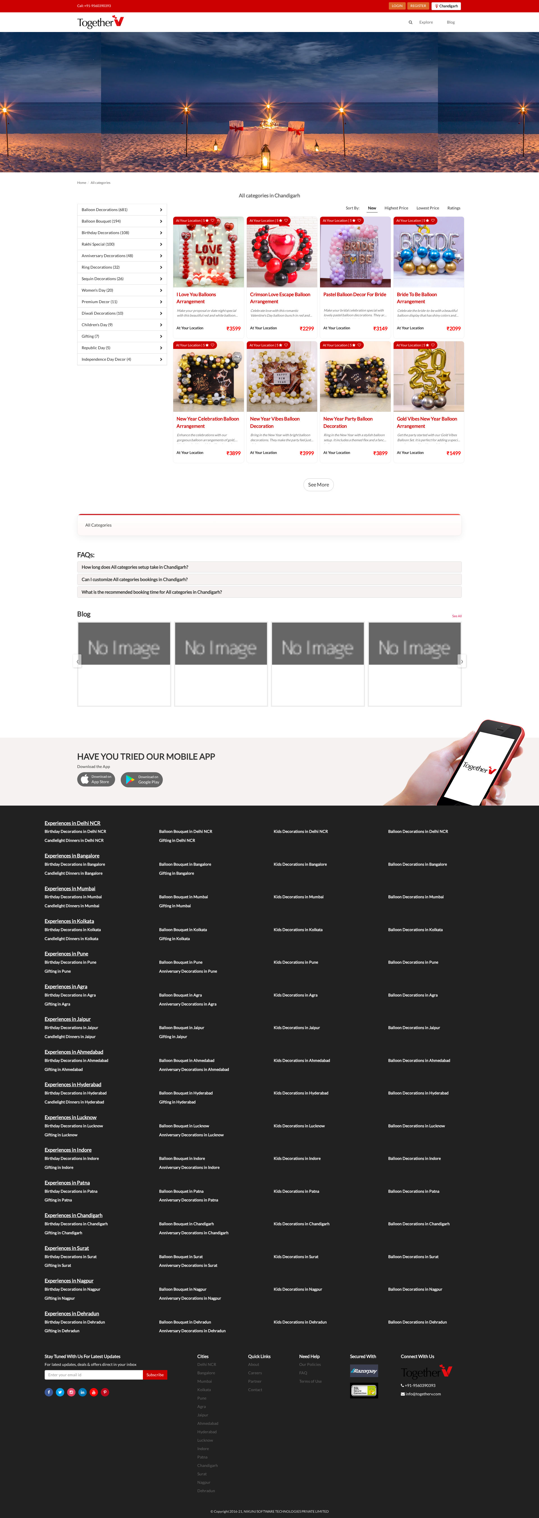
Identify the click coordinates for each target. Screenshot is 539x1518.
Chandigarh (207, 1465)
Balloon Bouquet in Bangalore (185, 864)
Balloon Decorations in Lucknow (416, 1125)
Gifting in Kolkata (174, 938)
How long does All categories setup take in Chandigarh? (135, 567)
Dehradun (206, 1490)
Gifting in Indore (59, 1167)
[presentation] (77, 660)
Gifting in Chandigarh (63, 1232)
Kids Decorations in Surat (296, 1256)
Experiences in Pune (66, 953)
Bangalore (206, 1372)
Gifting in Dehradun (62, 1330)
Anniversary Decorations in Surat (188, 1265)
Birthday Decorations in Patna (71, 1191)
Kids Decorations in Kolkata (298, 929)
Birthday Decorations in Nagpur (73, 1289)
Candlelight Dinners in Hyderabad (74, 1101)
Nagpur (204, 1482)
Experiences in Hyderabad (73, 1084)
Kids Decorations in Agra (296, 995)
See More (318, 484)
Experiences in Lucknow (71, 1117)
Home (81, 182)
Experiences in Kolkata (69, 921)
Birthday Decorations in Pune (70, 962)
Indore (203, 1448)
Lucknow (205, 1440)
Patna (202, 1457)
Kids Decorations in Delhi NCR (301, 831)
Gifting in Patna (58, 1199)
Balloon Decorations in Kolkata (415, 929)
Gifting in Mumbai (175, 905)
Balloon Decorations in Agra (413, 995)
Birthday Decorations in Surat (71, 1256)
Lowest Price (428, 207)
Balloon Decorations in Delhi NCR (418, 831)
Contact (255, 1389)
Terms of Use (310, 1381)
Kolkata (204, 1389)
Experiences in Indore (68, 1150)
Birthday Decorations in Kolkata (73, 929)
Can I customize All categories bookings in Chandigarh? (135, 579)
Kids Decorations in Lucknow (299, 1125)
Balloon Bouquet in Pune (180, 962)
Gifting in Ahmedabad (64, 1069)
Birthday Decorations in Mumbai (73, 896)
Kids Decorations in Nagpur (298, 1289)
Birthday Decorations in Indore (72, 1158)
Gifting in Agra (57, 1004)
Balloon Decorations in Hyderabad (418, 1093)
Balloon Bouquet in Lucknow (184, 1125)
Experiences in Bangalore (72, 855)
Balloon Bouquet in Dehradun (185, 1322)
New (372, 207)
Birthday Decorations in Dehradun (75, 1322)
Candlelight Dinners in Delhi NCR (74, 840)
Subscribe (155, 1374)
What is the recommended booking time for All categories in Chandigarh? (152, 592)
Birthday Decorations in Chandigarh (76, 1223)
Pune (201, 1398)
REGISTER (418, 6)
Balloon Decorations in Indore (414, 1158)
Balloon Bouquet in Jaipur (181, 1027)
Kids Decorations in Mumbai (299, 896)
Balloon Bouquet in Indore (182, 1158)
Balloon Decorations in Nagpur (415, 1289)
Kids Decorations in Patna (296, 1191)
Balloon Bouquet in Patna (181, 1191)
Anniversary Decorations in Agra (187, 1004)
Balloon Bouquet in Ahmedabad (186, 1060)
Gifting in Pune (58, 971)
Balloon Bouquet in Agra (180, 995)
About (253, 1364)
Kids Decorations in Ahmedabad (302, 1060)
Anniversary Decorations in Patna (188, 1199)
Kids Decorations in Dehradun (300, 1322)
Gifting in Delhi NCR (177, 840)
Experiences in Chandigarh (73, 1215)
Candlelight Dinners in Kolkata (71, 938)
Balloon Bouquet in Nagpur (183, 1289)
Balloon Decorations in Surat (413, 1256)
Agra (201, 1406)
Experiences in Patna (67, 1182)
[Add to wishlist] (212, 220)
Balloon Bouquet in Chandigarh (186, 1223)
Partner (255, 1381)
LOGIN (397, 6)
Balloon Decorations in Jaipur (414, 1027)
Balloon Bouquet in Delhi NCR (185, 831)
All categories (100, 182)
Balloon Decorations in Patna (413, 1191)
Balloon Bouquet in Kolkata (183, 929)
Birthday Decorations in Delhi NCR (75, 831)
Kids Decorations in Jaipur (297, 1027)
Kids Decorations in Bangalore (300, 864)
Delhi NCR (206, 1364)
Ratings (453, 207)
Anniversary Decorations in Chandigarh (194, 1232)
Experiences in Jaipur (68, 1019)
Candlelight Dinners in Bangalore (73, 873)
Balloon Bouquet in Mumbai (183, 896)
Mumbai (204, 1381)
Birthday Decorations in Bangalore (75, 864)
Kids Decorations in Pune (296, 962)
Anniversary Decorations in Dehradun (192, 1330)
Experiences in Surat (67, 1248)
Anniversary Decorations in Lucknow (191, 1134)
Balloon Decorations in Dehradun (417, 1322)
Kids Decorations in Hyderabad (301, 1093)
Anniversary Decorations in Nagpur (190, 1298)
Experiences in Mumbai (70, 888)
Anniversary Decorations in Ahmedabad (194, 1069)
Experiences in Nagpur (69, 1280)
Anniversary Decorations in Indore (189, 1167)
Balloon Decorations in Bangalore (417, 864)
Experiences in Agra (66, 986)
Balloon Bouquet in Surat (181, 1256)
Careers (255, 1372)
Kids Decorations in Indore (297, 1158)
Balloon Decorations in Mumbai (416, 896)
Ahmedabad (207, 1423)
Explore (426, 22)
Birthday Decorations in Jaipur (71, 1027)
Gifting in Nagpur (60, 1298)
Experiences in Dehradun (72, 1313)
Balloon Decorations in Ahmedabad (419, 1060)
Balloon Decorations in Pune (413, 962)
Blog (451, 22)
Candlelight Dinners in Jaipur (70, 1036)
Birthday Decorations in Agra (70, 995)
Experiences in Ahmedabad (74, 1052)
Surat (202, 1473)
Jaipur (202, 1414)
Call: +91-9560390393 (94, 6)
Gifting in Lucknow (61, 1134)
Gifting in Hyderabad (177, 1101)
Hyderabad (207, 1431)
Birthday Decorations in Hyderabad (76, 1093)
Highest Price (396, 207)
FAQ (303, 1372)
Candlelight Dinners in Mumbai (72, 905)
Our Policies (310, 1364)
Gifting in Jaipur (173, 1036)
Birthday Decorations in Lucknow (74, 1125)
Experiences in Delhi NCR (73, 823)
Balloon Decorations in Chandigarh (419, 1223)
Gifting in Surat (58, 1265)
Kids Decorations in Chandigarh (302, 1223)
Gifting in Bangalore (176, 873)
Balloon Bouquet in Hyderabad (186, 1093)
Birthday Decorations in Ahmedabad (76, 1060)
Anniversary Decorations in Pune (188, 971)
